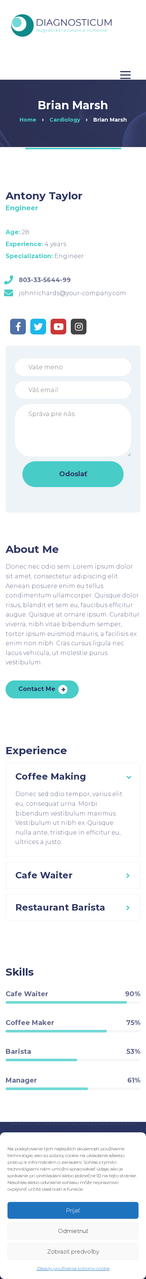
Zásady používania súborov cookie (73, 1268)
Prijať (73, 1210)
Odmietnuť (73, 1230)
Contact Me (36, 688)
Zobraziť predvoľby (73, 1251)
